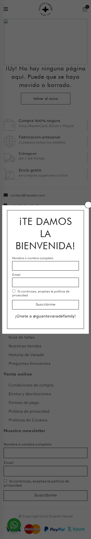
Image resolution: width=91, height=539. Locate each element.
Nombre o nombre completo (32, 258)
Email (16, 274)
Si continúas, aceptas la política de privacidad (40, 293)
